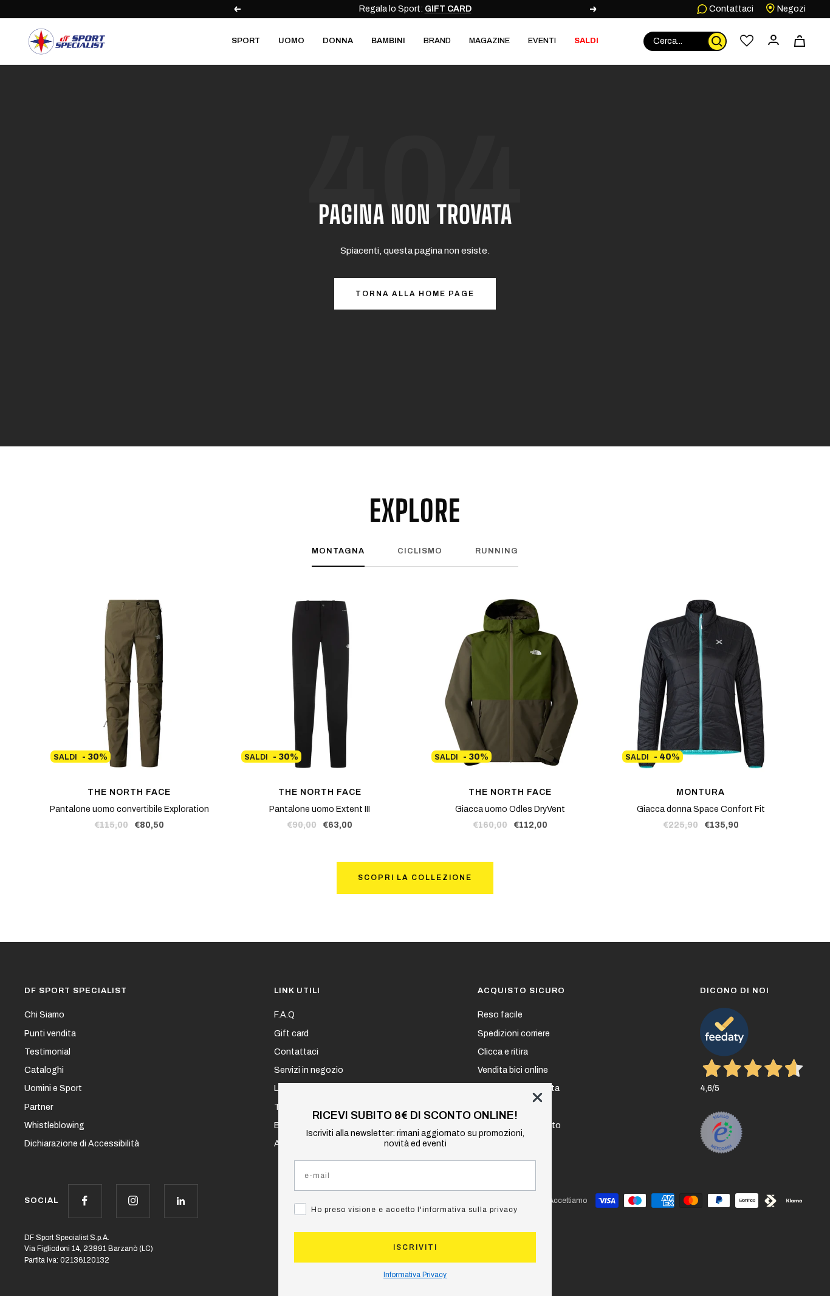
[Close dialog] (537, 1097)
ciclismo (419, 551)
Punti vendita (50, 1033)
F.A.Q (284, 1014)
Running (496, 551)
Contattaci (730, 8)
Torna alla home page (415, 293)
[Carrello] (800, 41)
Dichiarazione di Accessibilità (81, 1143)
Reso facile (500, 1014)
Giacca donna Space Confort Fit (701, 809)
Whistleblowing (54, 1125)
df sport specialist (75, 990)
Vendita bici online (513, 1070)
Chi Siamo (44, 1014)
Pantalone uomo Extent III (319, 809)
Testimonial (47, 1051)
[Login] (773, 41)
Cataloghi (44, 1070)
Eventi (542, 40)
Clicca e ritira (503, 1051)
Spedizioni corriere (514, 1033)
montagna (338, 551)
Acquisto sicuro (521, 990)
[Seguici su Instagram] (132, 1201)
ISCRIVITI (415, 1247)
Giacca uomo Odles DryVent (510, 809)
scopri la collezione (415, 877)
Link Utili (297, 990)
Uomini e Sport (53, 1088)
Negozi (790, 8)
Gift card (291, 1033)
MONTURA (700, 792)
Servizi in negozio (308, 1070)
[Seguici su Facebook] (84, 1201)
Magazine (489, 40)
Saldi (586, 40)
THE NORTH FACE (129, 792)
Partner (38, 1107)
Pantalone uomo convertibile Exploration (129, 809)
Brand (437, 40)
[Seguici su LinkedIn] (180, 1201)
